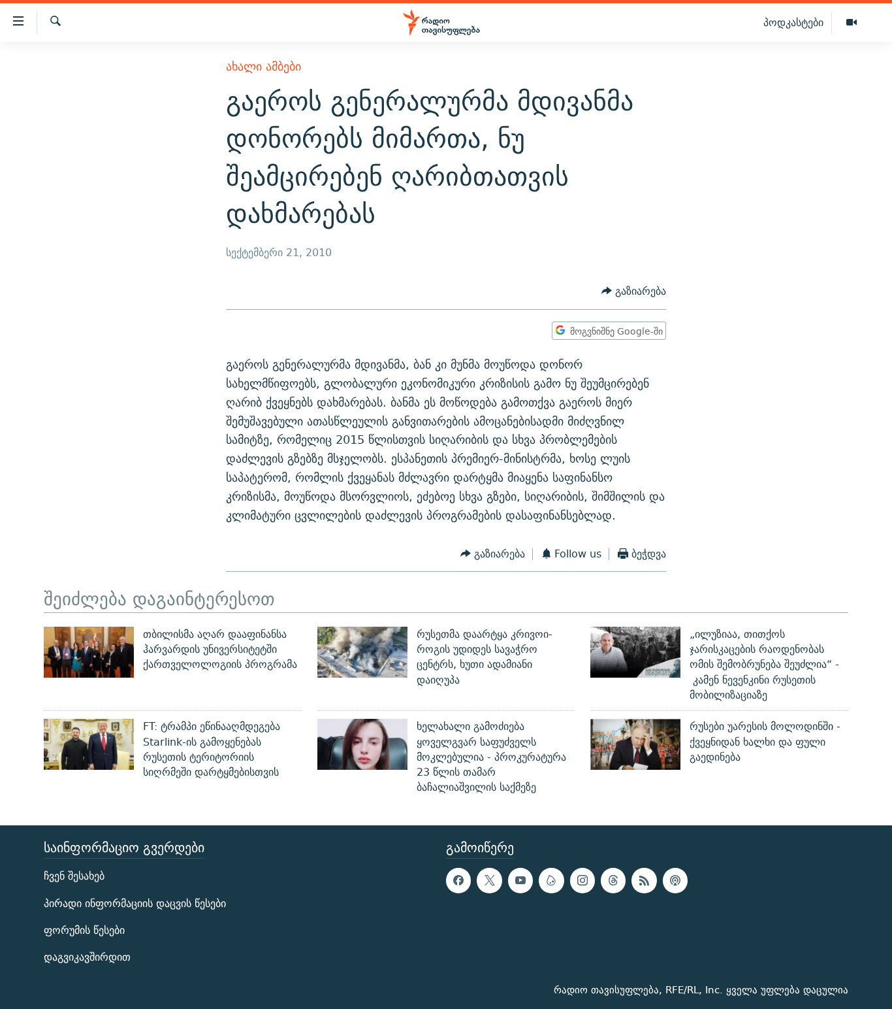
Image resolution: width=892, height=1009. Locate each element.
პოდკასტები (793, 22)
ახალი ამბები (263, 66)
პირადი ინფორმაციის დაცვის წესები (135, 903)
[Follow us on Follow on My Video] (551, 880)
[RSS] (643, 880)
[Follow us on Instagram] (582, 880)
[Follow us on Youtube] (520, 880)
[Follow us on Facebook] (458, 880)
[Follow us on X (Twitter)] (489, 880)
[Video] (851, 22)
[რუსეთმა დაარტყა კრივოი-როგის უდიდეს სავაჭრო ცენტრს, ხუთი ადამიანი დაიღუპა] (362, 652)
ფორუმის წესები (84, 929)
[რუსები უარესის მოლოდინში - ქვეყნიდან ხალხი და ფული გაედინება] (635, 744)
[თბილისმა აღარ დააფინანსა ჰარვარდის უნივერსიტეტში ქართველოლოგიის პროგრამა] (89, 652)
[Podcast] (675, 880)
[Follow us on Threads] (613, 880)
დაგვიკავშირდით (87, 957)
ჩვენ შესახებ (74, 876)
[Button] (633, 291)
